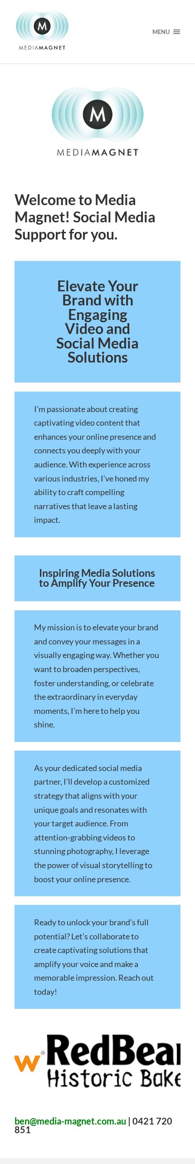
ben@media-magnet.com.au (70, 1120)
